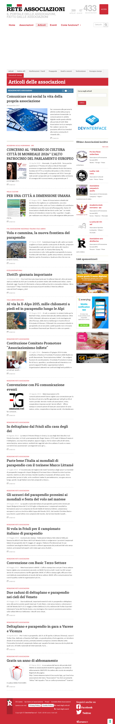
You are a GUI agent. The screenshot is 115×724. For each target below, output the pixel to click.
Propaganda (53, 71)
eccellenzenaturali (14, 270)
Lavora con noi (20, 705)
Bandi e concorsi (66, 71)
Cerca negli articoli (85, 91)
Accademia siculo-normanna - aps (96, 206)
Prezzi (47, 702)
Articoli (42, 25)
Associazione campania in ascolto (94, 188)
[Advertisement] (57, 48)
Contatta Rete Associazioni (61, 702)
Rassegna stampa (95, 71)
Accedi (104, 9)
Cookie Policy (47, 705)
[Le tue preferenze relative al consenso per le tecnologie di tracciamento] (110, 721)
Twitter (86, 712)
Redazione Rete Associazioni (18, 339)
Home (12, 25)
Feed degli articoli (63, 705)
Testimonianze (81, 71)
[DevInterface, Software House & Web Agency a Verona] (92, 122)
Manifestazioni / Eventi (37, 71)
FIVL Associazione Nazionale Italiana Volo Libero (26, 229)
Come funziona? (70, 25)
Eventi (53, 25)
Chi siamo (19, 702)
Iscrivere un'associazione (34, 702)
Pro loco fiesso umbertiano (95, 153)
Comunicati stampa (15, 75)
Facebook (86, 707)
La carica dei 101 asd (96, 223)
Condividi (55, 138)
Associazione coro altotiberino (96, 240)
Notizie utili (21, 71)
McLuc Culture (12, 192)
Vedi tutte (105, 147)
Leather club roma (94, 172)
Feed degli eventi (62, 709)
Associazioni (26, 25)
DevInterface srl (31, 713)
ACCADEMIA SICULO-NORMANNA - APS (20, 146)
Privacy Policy (34, 705)
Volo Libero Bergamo (15, 300)
